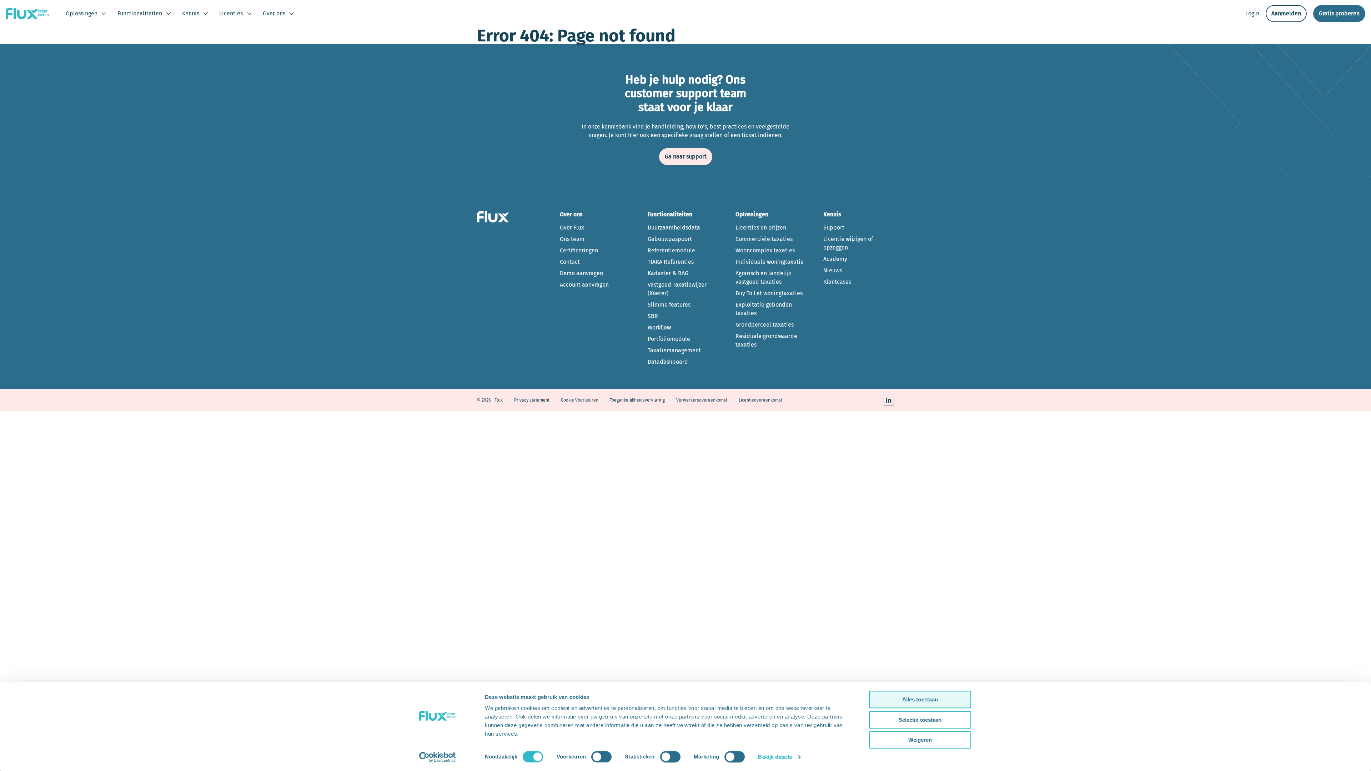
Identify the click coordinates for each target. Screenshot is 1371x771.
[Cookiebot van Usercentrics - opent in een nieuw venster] (437, 757)
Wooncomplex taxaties (765, 250)
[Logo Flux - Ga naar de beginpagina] (27, 13)
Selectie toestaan (920, 720)
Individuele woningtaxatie (769, 261)
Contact (570, 261)
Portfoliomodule (669, 339)
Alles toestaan (920, 699)
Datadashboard (668, 361)
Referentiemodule (671, 250)
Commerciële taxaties (764, 239)
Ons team (572, 239)
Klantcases (837, 281)
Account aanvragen (584, 284)
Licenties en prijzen (760, 227)
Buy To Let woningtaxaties (769, 293)
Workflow (659, 327)
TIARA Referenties (671, 261)
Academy (835, 259)
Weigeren (920, 740)
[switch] (601, 756)
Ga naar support (686, 156)
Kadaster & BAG (668, 273)
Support (833, 227)
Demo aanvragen (581, 273)
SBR (653, 316)
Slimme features (669, 304)
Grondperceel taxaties (764, 324)
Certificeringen (579, 250)
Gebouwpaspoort (670, 239)
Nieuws (832, 270)
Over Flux (572, 227)
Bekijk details (775, 757)
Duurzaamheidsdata (674, 227)
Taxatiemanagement (674, 350)
